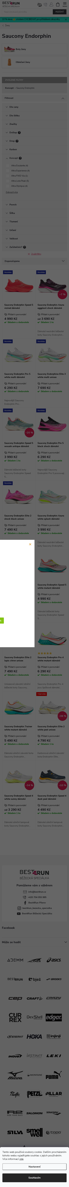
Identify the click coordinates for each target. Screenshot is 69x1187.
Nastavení (34, 1166)
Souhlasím (34, 1177)
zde (21, 1159)
